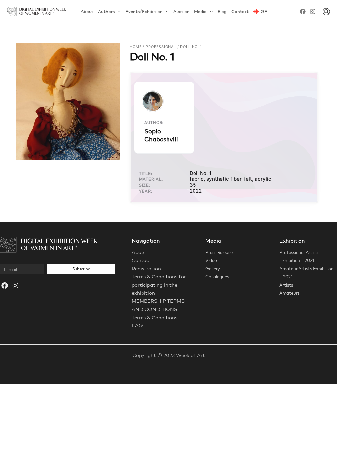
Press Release (219, 252)
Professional (161, 46)
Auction (181, 11)
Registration (146, 268)
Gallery (212, 268)
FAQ (137, 325)
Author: (153, 122)
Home (136, 46)
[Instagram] (313, 11)
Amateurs (289, 292)
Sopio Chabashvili (161, 135)
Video (211, 260)
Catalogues (217, 276)
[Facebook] (303, 11)
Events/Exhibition (144, 11)
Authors (106, 11)
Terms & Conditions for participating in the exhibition (159, 284)
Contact (240, 11)
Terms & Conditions (154, 317)
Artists (286, 285)
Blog (222, 11)
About (87, 11)
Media (200, 11)
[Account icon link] (326, 12)
